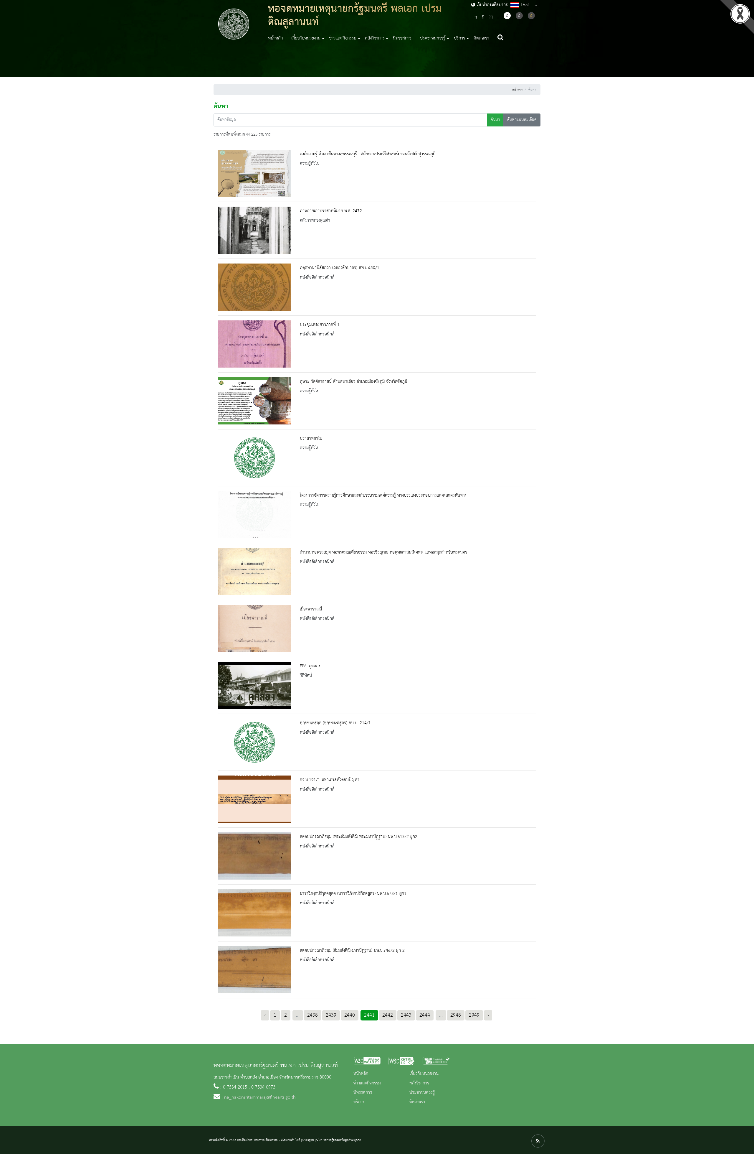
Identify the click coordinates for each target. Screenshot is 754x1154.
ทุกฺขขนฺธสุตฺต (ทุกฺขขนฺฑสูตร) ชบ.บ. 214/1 (335, 723)
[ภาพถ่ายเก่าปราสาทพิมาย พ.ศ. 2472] (254, 230)
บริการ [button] (459, 38)
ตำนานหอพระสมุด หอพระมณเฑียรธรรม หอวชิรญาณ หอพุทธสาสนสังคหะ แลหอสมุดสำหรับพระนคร (383, 552)
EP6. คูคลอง (310, 666)
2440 (349, 1015)
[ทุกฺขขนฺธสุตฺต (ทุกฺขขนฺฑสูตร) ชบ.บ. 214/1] (254, 742)
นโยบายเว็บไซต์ (290, 1140)
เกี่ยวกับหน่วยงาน (424, 1073)
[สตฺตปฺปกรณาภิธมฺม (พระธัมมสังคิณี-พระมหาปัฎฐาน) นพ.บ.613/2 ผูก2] (254, 856)
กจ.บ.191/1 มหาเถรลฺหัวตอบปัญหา (329, 780)
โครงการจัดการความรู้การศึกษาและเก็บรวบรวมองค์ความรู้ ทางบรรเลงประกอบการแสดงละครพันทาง (383, 495)
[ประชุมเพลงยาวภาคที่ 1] (254, 344)
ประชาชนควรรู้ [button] (432, 38)
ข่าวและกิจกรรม (367, 1083)
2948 (455, 1015)
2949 (474, 1015)
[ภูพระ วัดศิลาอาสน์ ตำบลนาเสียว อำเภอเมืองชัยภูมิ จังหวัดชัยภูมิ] (254, 400)
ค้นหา (495, 120)
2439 (331, 1015)
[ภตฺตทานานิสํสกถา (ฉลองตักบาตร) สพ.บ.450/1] (254, 287)
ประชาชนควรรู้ (422, 1092)
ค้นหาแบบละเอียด (522, 120)
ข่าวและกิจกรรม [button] (342, 38)
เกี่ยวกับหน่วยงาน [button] (305, 38)
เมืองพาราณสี (311, 609)
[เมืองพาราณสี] (254, 628)
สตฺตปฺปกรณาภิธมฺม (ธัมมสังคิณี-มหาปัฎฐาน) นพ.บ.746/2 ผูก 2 (352, 950)
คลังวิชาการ (419, 1083)
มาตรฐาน (308, 1140)
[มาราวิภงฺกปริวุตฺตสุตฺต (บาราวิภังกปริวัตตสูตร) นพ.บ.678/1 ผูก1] (254, 912)
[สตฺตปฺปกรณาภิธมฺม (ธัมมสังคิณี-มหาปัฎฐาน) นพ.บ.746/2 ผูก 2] (254, 969)
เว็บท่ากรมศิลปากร (491, 5)
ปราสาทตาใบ (311, 438)
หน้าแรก (517, 89)
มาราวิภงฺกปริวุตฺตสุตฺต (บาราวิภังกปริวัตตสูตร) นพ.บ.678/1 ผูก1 (353, 894)
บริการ (359, 1102)
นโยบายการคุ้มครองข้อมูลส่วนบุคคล (338, 1140)
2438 (312, 1015)
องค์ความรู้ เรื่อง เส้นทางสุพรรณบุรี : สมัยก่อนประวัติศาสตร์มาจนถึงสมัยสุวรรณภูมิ (367, 154)
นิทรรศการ (402, 38)
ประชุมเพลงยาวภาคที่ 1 (320, 325)
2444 (424, 1015)
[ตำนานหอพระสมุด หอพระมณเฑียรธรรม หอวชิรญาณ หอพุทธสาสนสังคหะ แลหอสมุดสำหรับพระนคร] (254, 571)
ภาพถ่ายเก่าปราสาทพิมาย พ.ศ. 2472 (331, 211)
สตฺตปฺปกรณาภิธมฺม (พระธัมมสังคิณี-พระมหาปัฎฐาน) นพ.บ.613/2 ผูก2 (358, 837)
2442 (387, 1015)
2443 (406, 1015)
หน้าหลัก (275, 38)
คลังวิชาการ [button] (375, 38)
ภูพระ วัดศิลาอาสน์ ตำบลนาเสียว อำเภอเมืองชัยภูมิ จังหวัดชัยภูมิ (353, 382)
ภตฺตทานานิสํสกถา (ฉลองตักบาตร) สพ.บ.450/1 (339, 268)
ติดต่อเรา (481, 38)
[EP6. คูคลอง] (254, 685)
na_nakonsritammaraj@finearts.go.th (260, 1097)
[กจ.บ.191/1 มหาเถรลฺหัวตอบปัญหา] (254, 799)
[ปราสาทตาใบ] (254, 457)
